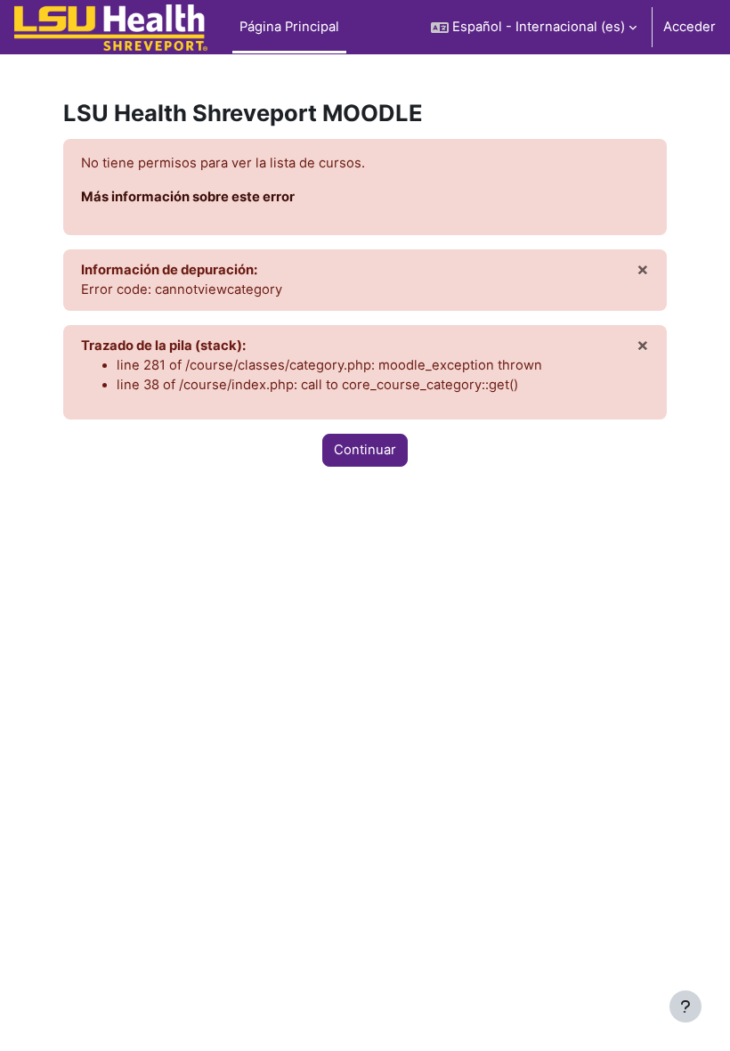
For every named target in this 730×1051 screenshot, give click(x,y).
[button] (533, 27)
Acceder (689, 27)
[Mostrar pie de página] (685, 1006)
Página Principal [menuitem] (289, 27)
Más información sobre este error (188, 197)
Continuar (365, 450)
